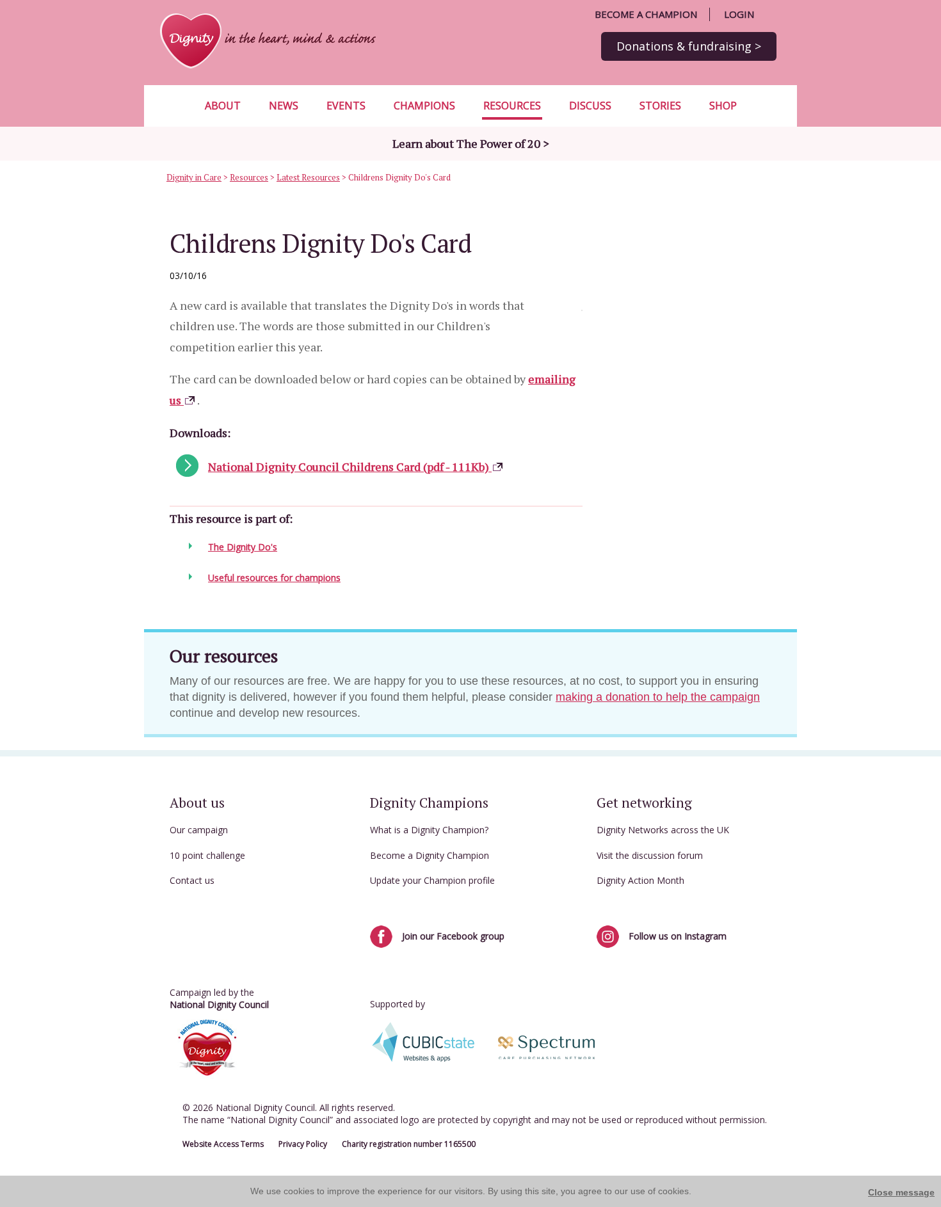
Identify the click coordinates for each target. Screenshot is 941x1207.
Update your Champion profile (432, 880)
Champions (424, 106)
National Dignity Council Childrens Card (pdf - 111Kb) (350, 466)
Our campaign (199, 830)
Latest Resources (308, 177)
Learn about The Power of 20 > (470, 143)
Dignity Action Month (640, 880)
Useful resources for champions (274, 578)
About (223, 106)
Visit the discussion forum (650, 855)
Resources (512, 106)
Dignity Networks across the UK (663, 830)
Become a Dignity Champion (429, 855)
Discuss (590, 106)
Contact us (192, 880)
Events (346, 106)
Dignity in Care (193, 177)
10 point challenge (207, 855)
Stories (660, 106)
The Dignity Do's (242, 547)
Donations (688, 46)
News (283, 106)
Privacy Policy (302, 1144)
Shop (723, 106)
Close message (901, 1192)
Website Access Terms (223, 1144)
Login (739, 14)
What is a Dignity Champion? (429, 830)
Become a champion (646, 14)
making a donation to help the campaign (658, 697)
